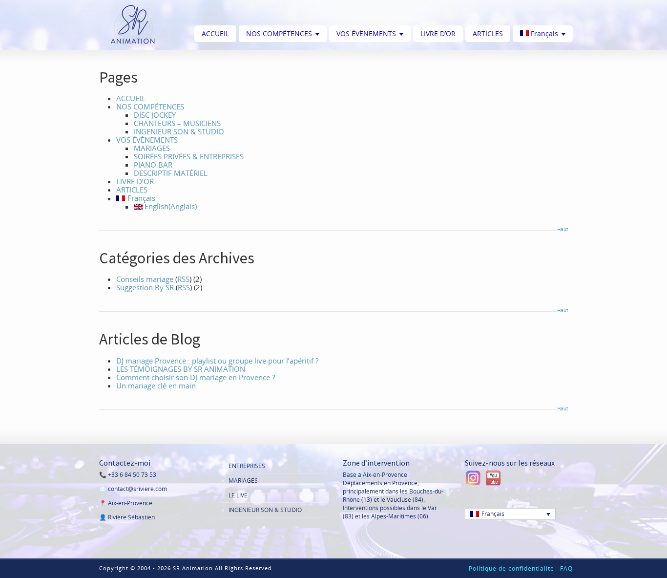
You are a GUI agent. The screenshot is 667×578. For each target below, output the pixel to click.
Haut (562, 229)
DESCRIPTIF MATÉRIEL (171, 173)
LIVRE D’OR (438, 33)
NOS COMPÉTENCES (279, 33)
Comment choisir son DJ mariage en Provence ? (195, 377)
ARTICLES (488, 33)
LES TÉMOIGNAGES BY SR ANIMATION (180, 369)
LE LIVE (238, 495)
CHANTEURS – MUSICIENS (177, 123)
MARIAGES (152, 148)
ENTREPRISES (247, 466)
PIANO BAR (153, 165)
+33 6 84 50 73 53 (132, 475)
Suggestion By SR (145, 287)
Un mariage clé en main (156, 385)
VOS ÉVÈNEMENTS (366, 33)
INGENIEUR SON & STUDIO (179, 131)
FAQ (566, 568)
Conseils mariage (144, 279)
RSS (183, 279)
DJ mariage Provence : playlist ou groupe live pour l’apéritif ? (217, 360)
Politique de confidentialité (511, 568)
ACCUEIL (215, 33)
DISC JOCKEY (155, 115)
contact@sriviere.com (137, 489)
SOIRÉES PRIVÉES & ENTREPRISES (189, 156)
